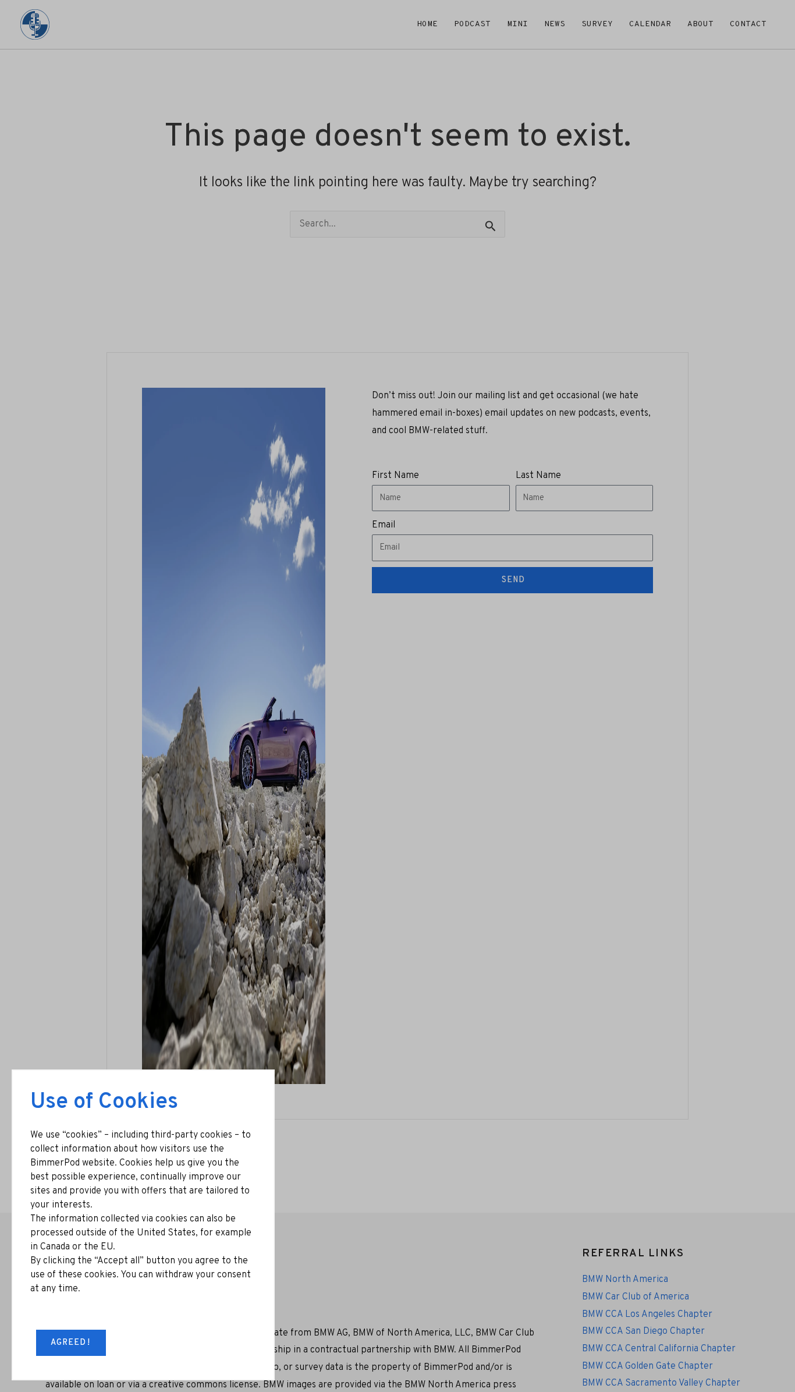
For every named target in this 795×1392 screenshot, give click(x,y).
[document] (397, 696)
